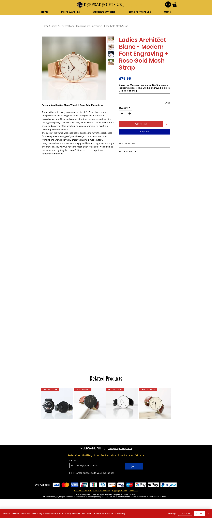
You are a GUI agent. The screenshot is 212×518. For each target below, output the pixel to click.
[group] (106, 423)
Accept (199, 513)
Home (45, 26)
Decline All (185, 513)
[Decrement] (121, 113)
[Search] (168, 4)
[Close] (208, 513)
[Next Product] (175, 422)
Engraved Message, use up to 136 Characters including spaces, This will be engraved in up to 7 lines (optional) (144, 88)
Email (72, 479)
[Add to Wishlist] (167, 124)
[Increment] (130, 113)
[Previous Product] (37, 422)
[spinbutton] (125, 113)
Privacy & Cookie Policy (115, 513)
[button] (139, 12)
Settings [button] (172, 513)
